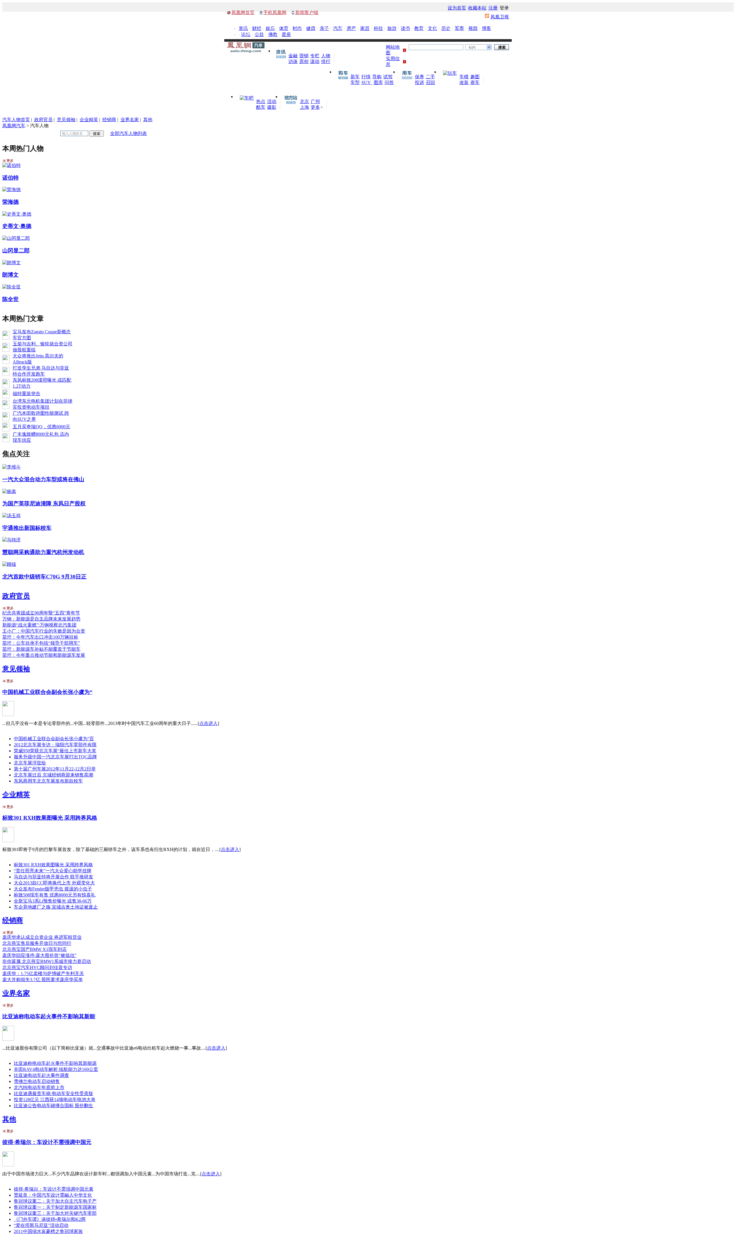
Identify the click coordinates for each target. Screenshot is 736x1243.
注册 (493, 7)
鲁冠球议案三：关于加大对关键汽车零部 (55, 1213)
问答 (389, 82)
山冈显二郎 (16, 251)
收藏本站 (477, 7)
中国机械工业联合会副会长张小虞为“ (47, 692)
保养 (419, 76)
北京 (304, 101)
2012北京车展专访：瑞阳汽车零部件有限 (55, 744)
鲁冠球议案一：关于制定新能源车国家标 (55, 1207)
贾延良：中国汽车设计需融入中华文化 (53, 1195)
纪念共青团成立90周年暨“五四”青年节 (41, 612)
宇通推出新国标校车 (26, 528)
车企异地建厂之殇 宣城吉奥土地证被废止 (56, 907)
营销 (303, 55)
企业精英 (89, 119)
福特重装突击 (26, 393)
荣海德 (10, 202)
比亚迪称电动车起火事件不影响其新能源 (55, 1063)
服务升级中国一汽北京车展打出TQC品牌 (55, 756)
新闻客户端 (306, 12)
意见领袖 (66, 119)
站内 (472, 47)
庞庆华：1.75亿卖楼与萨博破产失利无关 (43, 973)
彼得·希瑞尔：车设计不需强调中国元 (46, 1142)
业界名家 (129, 119)
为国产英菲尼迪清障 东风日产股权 (44, 503)
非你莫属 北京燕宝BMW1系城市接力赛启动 (46, 961)
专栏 (314, 55)
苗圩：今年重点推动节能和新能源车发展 (43, 655)
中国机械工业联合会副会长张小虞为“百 (54, 738)
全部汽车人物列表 (128, 133)
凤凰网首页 (242, 12)
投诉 (419, 82)
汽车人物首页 (16, 119)
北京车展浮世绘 (30, 762)
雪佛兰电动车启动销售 (37, 1081)
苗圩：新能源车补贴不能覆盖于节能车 (41, 649)
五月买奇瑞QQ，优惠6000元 (41, 426)
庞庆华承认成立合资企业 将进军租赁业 (42, 937)
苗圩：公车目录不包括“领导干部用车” (41, 643)
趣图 (475, 76)
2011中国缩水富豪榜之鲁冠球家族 (48, 1231)
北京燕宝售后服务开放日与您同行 (36, 943)
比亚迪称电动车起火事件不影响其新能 (48, 1016)
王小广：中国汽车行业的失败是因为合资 (43, 631)
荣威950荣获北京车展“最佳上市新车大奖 (55, 750)
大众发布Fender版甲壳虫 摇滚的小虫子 (53, 888)
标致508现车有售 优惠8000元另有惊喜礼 (54, 894)
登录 (504, 7)
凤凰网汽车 (13, 125)
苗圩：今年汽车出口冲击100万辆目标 (40, 637)
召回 (430, 82)
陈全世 (10, 299)
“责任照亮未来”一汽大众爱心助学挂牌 (52, 870)
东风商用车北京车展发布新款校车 (48, 780)
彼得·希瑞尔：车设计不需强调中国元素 (53, 1189)
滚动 (314, 61)
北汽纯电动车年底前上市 (39, 1087)
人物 (325, 55)
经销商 (109, 119)
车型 (355, 82)
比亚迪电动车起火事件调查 (41, 1075)
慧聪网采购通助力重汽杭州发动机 (43, 552)
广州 (315, 101)
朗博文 (10, 275)
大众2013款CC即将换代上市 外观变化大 (54, 882)
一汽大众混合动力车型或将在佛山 (43, 479)
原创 (303, 61)
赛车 (475, 82)
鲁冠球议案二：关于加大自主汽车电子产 (55, 1201)
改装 (464, 82)
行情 (366, 76)
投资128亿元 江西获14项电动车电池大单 (54, 1099)
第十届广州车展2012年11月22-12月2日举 (55, 768)
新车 (355, 76)
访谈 (293, 61)
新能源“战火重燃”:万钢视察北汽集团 (39, 625)
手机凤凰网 (274, 12)
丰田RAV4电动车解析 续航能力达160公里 (56, 1069)
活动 (271, 101)
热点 (260, 101)
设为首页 (457, 7)
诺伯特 (10, 178)
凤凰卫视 (499, 16)
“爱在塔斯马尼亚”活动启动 (41, 1225)
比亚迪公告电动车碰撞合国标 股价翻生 (53, 1105)
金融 (293, 55)
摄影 (271, 107)
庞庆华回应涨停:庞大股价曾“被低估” (39, 955)
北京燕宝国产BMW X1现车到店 (34, 949)
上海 (304, 107)
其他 (147, 119)
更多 (315, 107)
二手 (430, 76)
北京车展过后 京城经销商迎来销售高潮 (53, 774)
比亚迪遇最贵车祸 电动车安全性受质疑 (53, 1093)
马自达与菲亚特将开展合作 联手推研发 (53, 876)
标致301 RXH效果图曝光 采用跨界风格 (49, 818)
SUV (366, 82)
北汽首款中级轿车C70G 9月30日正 (44, 577)
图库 (378, 82)
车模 (464, 76)
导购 (377, 76)
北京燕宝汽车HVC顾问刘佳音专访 (37, 967)
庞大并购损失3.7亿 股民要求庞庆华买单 (42, 979)
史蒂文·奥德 (16, 226)
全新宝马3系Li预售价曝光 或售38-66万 (53, 901)
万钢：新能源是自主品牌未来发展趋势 (41, 618)
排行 (325, 61)
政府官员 (43, 119)
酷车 (260, 107)
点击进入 (208, 723)
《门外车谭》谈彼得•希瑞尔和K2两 (50, 1219)
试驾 (387, 76)
